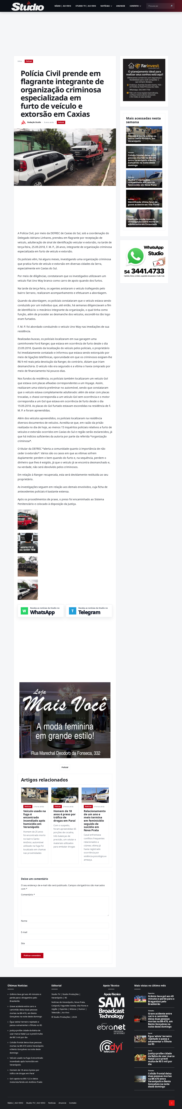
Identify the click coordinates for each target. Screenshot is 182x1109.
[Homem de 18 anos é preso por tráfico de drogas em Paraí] (64, 795)
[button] (28, 519)
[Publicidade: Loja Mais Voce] (64, 720)
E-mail (24, 932)
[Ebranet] (111, 1028)
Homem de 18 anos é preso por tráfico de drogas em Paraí (64, 815)
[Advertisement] (91, 32)
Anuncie (120, 6)
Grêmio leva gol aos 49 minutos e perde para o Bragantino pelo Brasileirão (25, 997)
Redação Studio (34, 122)
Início (20, 61)
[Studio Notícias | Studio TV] (28, 6)
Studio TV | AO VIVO (86, 6)
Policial (29, 61)
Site (23, 943)
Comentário (28, 894)
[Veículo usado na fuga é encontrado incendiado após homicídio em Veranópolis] (34, 795)
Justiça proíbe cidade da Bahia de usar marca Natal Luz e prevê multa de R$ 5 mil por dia (26, 1034)
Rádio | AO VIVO (63, 6)
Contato (134, 6)
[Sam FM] (111, 1006)
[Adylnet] (111, 1046)
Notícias (105, 6)
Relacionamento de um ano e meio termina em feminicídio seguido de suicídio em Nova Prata (95, 820)
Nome (24, 920)
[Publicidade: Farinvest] (144, 80)
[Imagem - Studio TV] (144, 260)
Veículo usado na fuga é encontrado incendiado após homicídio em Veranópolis (34, 819)
